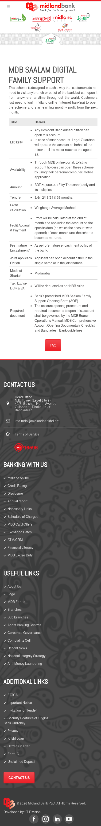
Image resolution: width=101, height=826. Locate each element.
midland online (18, 477)
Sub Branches (18, 617)
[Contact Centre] (26, 447)
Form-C (13, 753)
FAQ (53, 345)
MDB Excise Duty (20, 555)
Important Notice (20, 702)
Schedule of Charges (23, 516)
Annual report (17, 501)
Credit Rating (17, 485)
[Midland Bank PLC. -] (50, 6)
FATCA (13, 694)
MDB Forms (16, 601)
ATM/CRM (15, 539)
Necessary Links (20, 508)
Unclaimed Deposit (21, 761)
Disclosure (15, 493)
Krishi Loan (16, 738)
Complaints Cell (19, 640)
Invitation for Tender (22, 710)
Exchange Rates (20, 532)
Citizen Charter (19, 746)
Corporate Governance (25, 632)
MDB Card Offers (20, 524)
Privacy (13, 730)
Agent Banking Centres (24, 624)
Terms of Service (27, 434)
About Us (14, 586)
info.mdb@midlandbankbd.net (37, 420)
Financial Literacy (20, 547)
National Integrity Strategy (27, 655)
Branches (15, 609)
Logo (11, 594)
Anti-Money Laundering (25, 663)
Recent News (17, 648)
